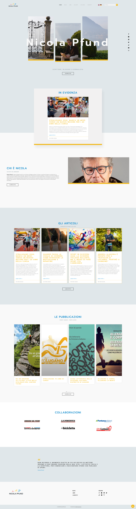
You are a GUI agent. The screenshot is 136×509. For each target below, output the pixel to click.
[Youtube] (128, 47)
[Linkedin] (128, 39)
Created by (75, 506)
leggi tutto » (52, 135)
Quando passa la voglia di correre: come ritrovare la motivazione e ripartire (53, 258)
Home (60, 4)
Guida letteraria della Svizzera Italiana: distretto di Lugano (54, 380)
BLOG (74, 490)
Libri (70, 4)
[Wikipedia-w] (128, 50)
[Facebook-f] (128, 34)
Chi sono (83, 4)
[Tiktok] (128, 45)
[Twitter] (128, 42)
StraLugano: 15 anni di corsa (26, 379)
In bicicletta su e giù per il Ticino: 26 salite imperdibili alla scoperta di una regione (109, 381)
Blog (65, 4)
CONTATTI (75, 495)
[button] (65, 391)
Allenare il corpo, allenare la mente (79, 379)
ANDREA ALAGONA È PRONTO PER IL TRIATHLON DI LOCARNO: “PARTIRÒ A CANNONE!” (109, 258)
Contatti (89, 4)
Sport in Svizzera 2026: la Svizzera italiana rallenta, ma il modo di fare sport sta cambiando (80, 258)
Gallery (76, 4)
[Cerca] (117, 5)
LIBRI (74, 493)
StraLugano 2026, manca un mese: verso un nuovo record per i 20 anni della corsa (67, 122)
